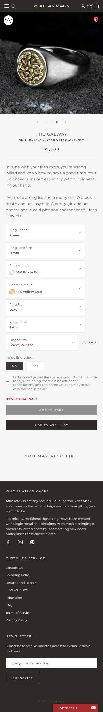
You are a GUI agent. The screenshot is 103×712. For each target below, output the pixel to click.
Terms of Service (18, 613)
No (14, 366)
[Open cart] (97, 6)
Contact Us (14, 567)
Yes (35, 366)
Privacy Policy (16, 620)
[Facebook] (8, 541)
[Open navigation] (6, 6)
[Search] (13, 6)
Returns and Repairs (21, 582)
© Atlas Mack (51, 701)
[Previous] (37, 122)
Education (14, 597)
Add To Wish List (51, 425)
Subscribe (23, 678)
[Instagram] (20, 541)
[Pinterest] (32, 541)
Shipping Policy (18, 575)
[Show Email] (93, 708)
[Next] (65, 122)
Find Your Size (17, 590)
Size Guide (90, 342)
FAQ (9, 605)
